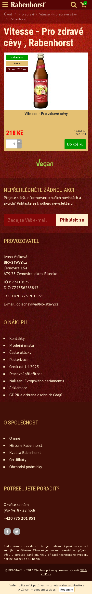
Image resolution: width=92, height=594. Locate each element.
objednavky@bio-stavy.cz (37, 304)
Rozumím (66, 589)
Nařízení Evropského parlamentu (36, 380)
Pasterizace (18, 359)
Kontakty (17, 338)
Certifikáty (17, 459)
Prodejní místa (21, 345)
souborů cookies (45, 589)
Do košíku (75, 144)
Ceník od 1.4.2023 (24, 366)
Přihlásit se (72, 220)
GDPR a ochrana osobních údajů (35, 394)
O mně (14, 438)
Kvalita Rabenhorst (25, 452)
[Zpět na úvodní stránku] (31, 4)
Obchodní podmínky (25, 466)
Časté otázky (20, 352)
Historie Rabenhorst (25, 445)
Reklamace (18, 387)
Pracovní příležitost (25, 373)
